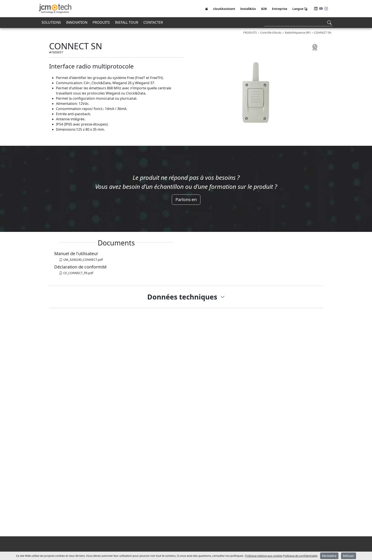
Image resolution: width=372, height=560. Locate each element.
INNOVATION (76, 22)
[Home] (206, 8)
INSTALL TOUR (126, 22)
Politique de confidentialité (300, 556)
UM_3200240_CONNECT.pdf (82, 260)
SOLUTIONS (51, 22)
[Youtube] (321, 8)
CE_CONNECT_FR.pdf (77, 273)
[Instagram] (326, 8)
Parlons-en (186, 199)
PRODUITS (101, 22)
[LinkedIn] (316, 8)
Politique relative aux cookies (263, 556)
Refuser (348, 556)
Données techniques (182, 296)
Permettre (329, 556)
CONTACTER (153, 22)
